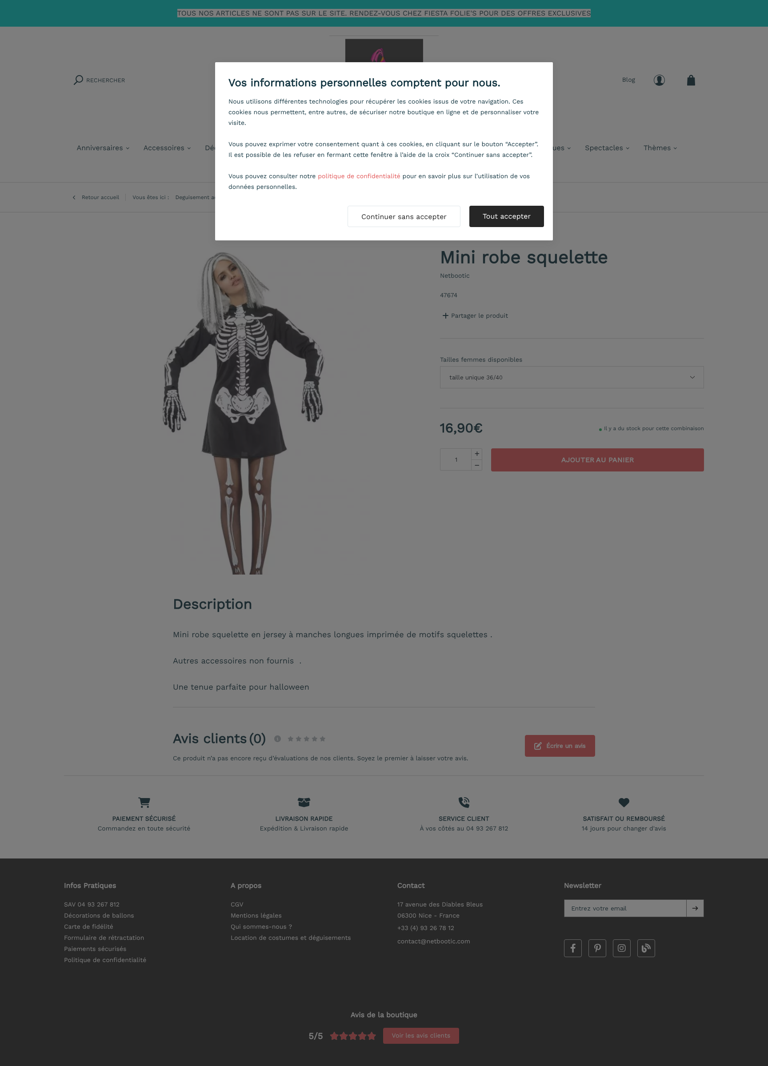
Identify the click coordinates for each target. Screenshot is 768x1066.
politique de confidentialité (359, 176)
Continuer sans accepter (404, 216)
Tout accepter (507, 216)
